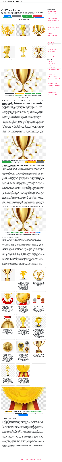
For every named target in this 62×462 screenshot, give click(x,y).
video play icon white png (36, 95)
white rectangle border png (29, 17)
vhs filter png (38, 93)
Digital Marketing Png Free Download (53, 32)
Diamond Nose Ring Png (52, 29)
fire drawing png (27, 234)
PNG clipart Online (51, 74)
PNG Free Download (52, 71)
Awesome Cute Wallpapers (53, 81)
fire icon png (14, 232)
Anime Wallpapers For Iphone (53, 69)
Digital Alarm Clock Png (52, 18)
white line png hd (7, 16)
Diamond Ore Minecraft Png (53, 27)
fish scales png (38, 232)
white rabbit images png (37, 16)
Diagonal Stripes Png (52, 25)
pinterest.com (7, 451)
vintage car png (28, 95)
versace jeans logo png (19, 95)
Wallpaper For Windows (52, 87)
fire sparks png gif (19, 234)
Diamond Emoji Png (52, 56)
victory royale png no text (23, 97)
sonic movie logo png (17, 411)
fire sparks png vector (11, 234)
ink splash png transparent (31, 162)
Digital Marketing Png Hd (52, 40)
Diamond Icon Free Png (52, 16)
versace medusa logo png (30, 93)
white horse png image (16, 16)
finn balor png (20, 232)
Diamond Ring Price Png (52, 37)
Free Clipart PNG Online (52, 76)
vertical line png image (9, 95)
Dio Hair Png (50, 44)
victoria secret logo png (19, 93)
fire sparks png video (35, 234)
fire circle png (8, 232)
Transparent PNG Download (12, 1)
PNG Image (50, 61)
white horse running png (17, 17)
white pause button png (7, 17)
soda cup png (24, 411)
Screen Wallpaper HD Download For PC (54, 95)
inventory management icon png (18, 162)
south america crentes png (9, 413)
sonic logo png (40, 413)
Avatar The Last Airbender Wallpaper (53, 64)
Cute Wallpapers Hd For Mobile (54, 85)
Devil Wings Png (51, 22)
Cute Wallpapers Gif (52, 92)
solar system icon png (31, 413)
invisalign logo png (32, 160)
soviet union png (8, 411)
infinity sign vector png (6, 162)
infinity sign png (15, 160)
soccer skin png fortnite (23, 415)
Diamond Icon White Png (52, 49)
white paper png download (27, 16)
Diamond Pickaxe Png (52, 53)
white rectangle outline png (23, 19)
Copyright (39, 459)
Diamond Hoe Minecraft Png (53, 20)
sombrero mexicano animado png (34, 411)
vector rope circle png (10, 93)
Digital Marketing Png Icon (53, 35)
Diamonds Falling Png (52, 11)
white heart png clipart (39, 17)
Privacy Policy (32, 459)
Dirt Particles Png (51, 51)
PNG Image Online (51, 67)
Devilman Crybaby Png (52, 13)
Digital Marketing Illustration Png (54, 47)
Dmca (22, 459)
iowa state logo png (41, 160)
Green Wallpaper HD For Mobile (54, 78)
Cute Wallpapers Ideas (52, 83)
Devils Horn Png (51, 42)
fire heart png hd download (29, 232)
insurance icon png (40, 162)
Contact (26, 459)
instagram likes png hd (6, 160)
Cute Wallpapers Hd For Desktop (54, 90)
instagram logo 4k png (23, 160)
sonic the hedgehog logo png (20, 413)
